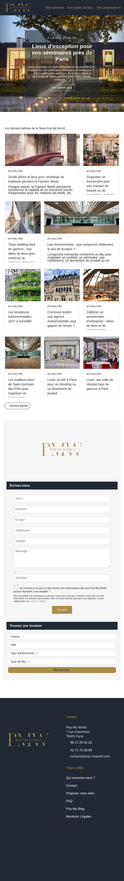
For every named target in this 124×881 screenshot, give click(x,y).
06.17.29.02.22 (81, 742)
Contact (71, 785)
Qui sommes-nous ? (80, 778)
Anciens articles (18, 405)
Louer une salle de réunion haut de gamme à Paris (100, 384)
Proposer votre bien (80, 793)
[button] (6, 63)
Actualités (15, 171)
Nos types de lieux (80, 7)
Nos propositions (109, 7)
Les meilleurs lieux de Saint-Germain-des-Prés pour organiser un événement (21, 389)
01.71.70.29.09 (81, 750)
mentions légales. (38, 601)
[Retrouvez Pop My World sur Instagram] (32, 858)
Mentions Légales (78, 816)
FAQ (69, 801)
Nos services (55, 7)
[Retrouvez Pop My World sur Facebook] (9, 858)
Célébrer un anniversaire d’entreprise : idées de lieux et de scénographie (100, 321)
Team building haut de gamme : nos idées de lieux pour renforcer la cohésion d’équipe (21, 253)
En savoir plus (62, 87)
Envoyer (62, 609)
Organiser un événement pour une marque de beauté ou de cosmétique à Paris (100, 186)
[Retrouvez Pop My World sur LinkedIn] (21, 858)
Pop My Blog (75, 808)
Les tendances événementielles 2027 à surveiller (20, 316)
